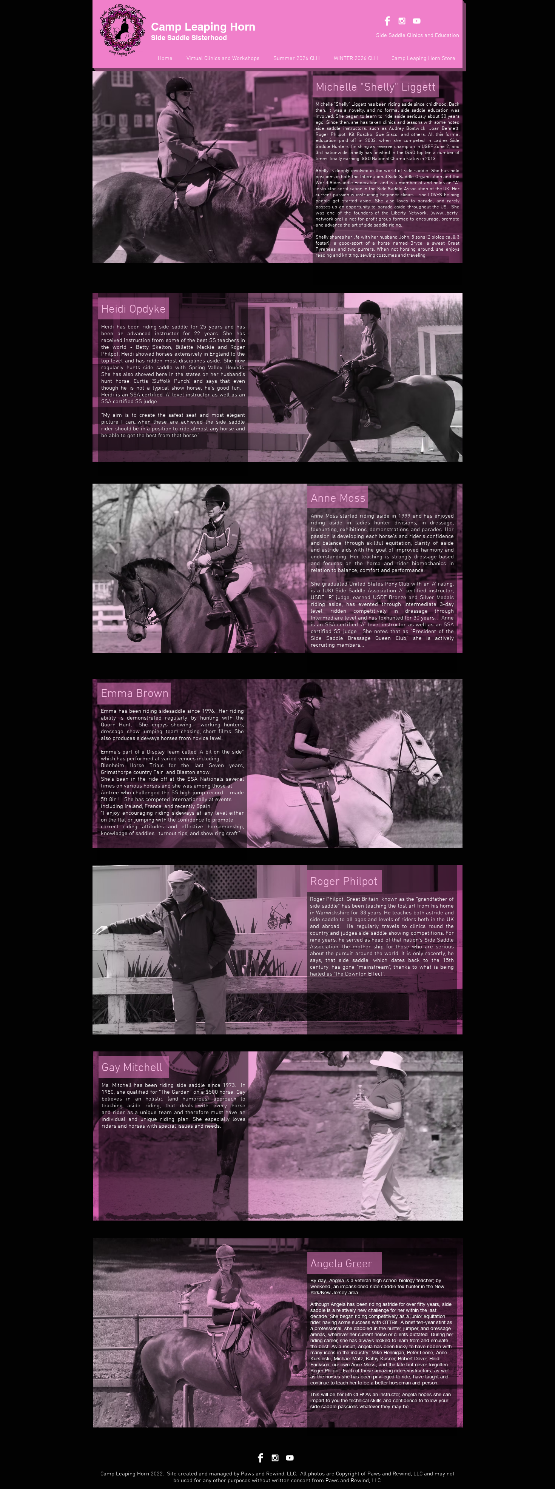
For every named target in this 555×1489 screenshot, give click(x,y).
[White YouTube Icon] (416, 21)
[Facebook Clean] (387, 21)
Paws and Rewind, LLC (268, 1474)
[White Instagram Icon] (402, 21)
